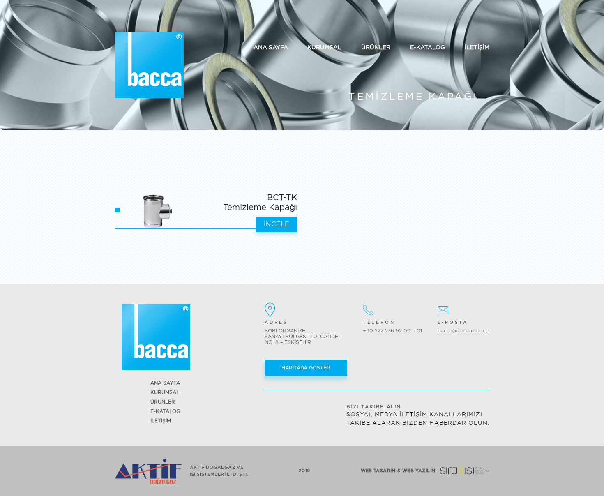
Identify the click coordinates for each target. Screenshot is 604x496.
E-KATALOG (427, 48)
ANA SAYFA (271, 48)
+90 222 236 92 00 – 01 (392, 330)
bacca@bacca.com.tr (463, 330)
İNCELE (276, 224)
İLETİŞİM (477, 48)
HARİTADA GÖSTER (305, 367)
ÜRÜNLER (375, 48)
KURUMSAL (324, 48)
